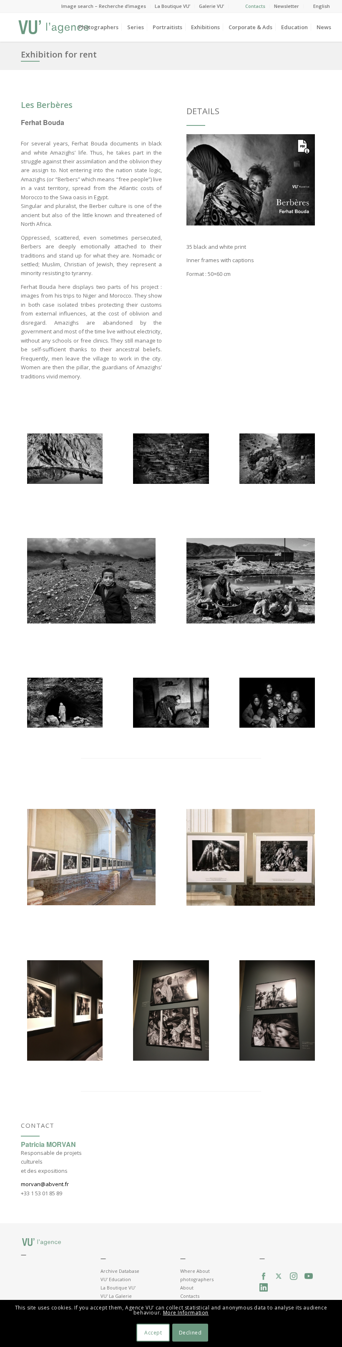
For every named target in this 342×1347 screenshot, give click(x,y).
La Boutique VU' (118, 1287)
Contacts (255, 6)
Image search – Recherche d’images (103, 6)
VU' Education (116, 1279)
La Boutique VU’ (172, 6)
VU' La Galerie (116, 1296)
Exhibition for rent (59, 54)
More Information (186, 1312)
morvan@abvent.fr (45, 1184)
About (187, 1287)
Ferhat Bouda (42, 122)
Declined (190, 1332)
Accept (153, 1332)
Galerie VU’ (211, 6)
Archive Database (120, 1271)
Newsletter (286, 6)
